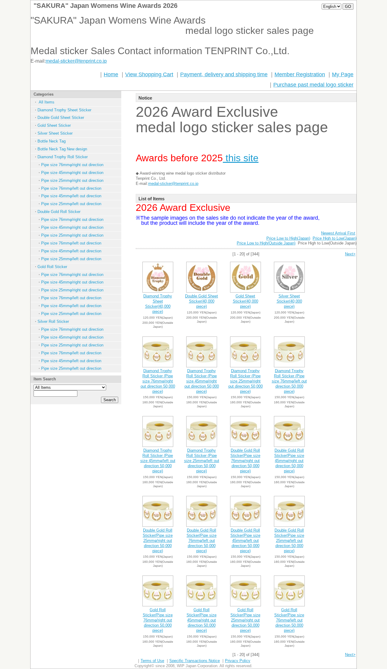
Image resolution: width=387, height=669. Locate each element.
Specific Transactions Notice (194, 660)
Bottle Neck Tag (51, 141)
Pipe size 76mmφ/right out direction (72, 164)
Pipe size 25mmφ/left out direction (71, 204)
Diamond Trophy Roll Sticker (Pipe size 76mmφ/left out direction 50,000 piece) (289, 381)
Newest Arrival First (338, 233)
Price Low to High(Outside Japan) (266, 243)
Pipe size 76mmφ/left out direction (71, 188)
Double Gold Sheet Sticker (60, 117)
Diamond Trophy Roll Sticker (62, 157)
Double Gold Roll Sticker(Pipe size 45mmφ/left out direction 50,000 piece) (245, 540)
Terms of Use (152, 660)
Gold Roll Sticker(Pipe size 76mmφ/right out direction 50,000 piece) (158, 620)
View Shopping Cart (149, 74)
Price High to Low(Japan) (334, 238)
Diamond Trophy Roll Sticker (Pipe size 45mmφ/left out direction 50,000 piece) (157, 460)
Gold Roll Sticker (52, 266)
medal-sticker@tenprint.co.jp (76, 61)
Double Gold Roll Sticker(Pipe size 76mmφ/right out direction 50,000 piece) (245, 460)
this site (241, 157)
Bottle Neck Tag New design (62, 149)
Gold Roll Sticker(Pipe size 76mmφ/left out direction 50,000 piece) (289, 620)
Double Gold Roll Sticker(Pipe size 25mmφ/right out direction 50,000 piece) (158, 540)
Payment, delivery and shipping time (224, 74)
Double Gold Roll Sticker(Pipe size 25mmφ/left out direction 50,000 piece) (289, 540)
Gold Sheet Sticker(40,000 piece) (245, 301)
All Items (45, 102)
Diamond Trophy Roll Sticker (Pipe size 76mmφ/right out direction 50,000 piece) (158, 381)
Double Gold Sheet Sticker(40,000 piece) (201, 301)
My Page (342, 74)
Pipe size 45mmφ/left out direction (71, 196)
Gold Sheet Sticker (54, 125)
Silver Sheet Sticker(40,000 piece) (289, 301)
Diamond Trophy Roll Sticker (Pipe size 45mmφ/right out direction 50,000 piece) (201, 381)
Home (111, 74)
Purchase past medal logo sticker (313, 85)
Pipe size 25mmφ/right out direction (72, 180)
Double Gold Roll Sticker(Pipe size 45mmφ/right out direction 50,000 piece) (289, 460)
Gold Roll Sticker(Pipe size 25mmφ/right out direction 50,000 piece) (245, 620)
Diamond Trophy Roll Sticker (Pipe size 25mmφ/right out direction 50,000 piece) (245, 381)
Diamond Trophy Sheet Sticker (64, 110)
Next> (350, 254)
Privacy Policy (237, 660)
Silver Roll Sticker (53, 321)
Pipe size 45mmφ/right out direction (72, 172)
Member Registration (300, 74)
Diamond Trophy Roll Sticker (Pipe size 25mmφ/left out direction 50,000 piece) (201, 460)
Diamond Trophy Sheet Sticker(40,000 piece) (157, 304)
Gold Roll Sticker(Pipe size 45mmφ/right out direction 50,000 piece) (201, 620)
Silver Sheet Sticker (55, 133)
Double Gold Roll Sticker (58, 211)
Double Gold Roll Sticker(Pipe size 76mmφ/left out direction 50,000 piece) (201, 540)
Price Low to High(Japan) (288, 238)
